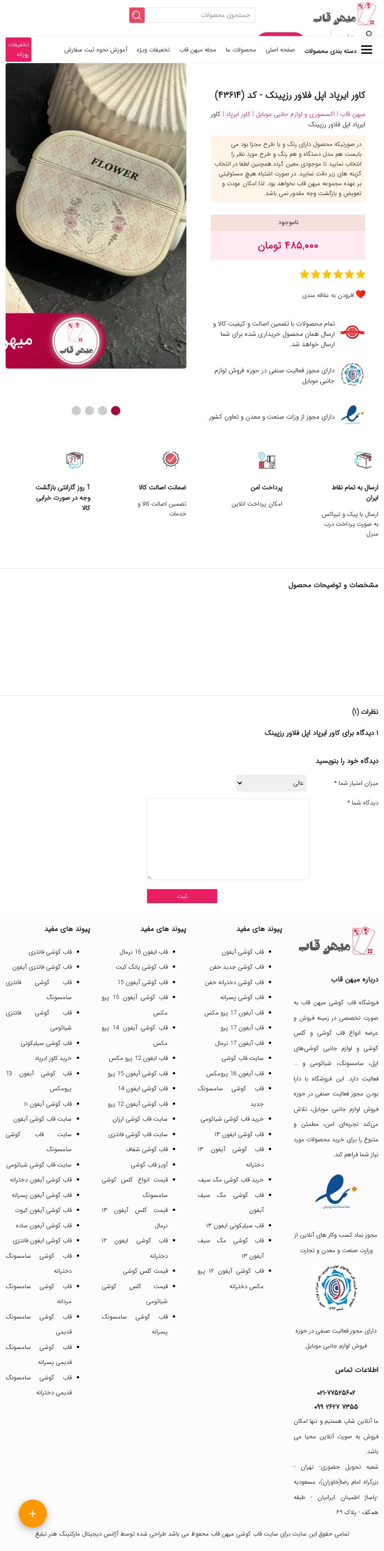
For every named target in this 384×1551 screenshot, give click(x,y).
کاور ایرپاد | (236, 114)
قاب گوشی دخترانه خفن (234, 982)
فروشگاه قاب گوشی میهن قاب (339, 1002)
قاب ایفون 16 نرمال (143, 952)
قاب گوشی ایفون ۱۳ (239, 1134)
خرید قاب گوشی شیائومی (232, 1119)
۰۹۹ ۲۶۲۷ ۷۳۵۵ (336, 1407)
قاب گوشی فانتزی (50, 952)
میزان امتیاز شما (356, 783)
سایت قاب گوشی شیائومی (39, 1165)
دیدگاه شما (362, 803)
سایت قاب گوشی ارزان (140, 1119)
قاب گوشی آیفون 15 (142, 982)
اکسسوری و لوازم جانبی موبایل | (293, 114)
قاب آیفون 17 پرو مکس (234, 1013)
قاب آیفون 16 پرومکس (235, 1074)
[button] (115, 410)
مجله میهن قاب (197, 50)
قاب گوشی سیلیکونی (46, 1043)
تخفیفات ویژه (153, 50)
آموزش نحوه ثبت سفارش (95, 50)
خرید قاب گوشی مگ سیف (231, 1180)
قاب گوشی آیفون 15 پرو (138, 1074)
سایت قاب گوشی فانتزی (138, 1134)
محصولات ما (241, 50)
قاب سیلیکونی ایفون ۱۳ (235, 1226)
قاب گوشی (331, 1033)
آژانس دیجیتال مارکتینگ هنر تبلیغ (76, 1534)
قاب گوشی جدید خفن (236, 967)
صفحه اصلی (280, 50)
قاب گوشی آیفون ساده (44, 1226)
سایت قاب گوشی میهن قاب (244, 1534)
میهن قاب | (350, 114)
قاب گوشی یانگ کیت (142, 967)
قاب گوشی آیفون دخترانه (41, 1180)
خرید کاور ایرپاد (53, 1058)
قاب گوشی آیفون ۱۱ (48, 1104)
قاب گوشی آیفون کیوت (43, 1210)
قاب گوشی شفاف (147, 1149)
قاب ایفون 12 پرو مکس (138, 1058)
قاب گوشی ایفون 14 (143, 1089)
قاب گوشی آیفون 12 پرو (138, 1104)
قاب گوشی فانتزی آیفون (42, 967)
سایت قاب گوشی (243, 1058)
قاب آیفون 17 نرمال (239, 1043)
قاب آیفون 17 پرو (242, 1028)
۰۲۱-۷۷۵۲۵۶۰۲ (336, 1393)
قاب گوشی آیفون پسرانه (42, 1195)
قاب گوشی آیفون (243, 952)
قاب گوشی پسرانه (242, 997)
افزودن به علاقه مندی (328, 295)
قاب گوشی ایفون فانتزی (42, 1241)
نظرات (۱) (365, 712)
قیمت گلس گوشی (145, 1271)
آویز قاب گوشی (149, 1165)
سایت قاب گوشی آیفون (42, 1119)
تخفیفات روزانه (18, 49)
